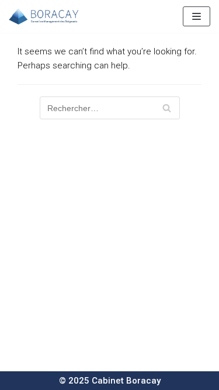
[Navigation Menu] (196, 16)
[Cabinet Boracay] (44, 16)
